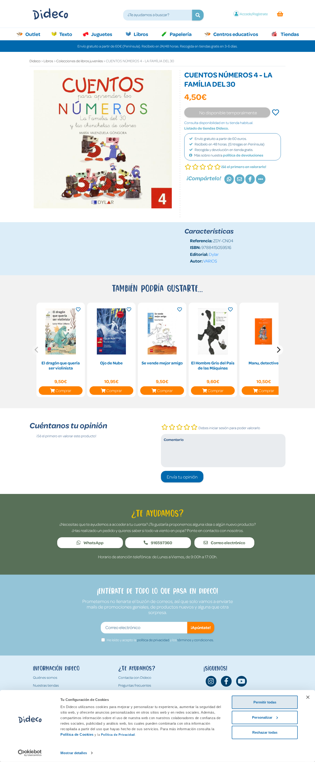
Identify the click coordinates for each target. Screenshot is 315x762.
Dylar (214, 254)
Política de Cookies (77, 734)
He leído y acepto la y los (160, 640)
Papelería (180, 34)
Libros (140, 34)
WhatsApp (93, 542)
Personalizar (262, 717)
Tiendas (289, 34)
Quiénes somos (45, 677)
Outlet (35, 34)
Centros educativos (235, 34)
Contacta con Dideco (134, 677)
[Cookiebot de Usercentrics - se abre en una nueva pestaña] (30, 753)
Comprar (63, 390)
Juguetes (101, 34)
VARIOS (210, 260)
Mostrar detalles (73, 753)
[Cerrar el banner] (307, 697)
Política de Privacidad (118, 734)
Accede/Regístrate (254, 14)
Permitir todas (264, 702)
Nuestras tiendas (46, 685)
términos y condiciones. (195, 640)
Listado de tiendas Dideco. (206, 128)
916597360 (161, 542)
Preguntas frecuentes (134, 685)
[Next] (278, 350)
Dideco (35, 61)
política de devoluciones (243, 155)
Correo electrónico (227, 542)
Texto (68, 34)
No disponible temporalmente (228, 112)
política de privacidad (153, 640)
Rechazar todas (264, 732)
